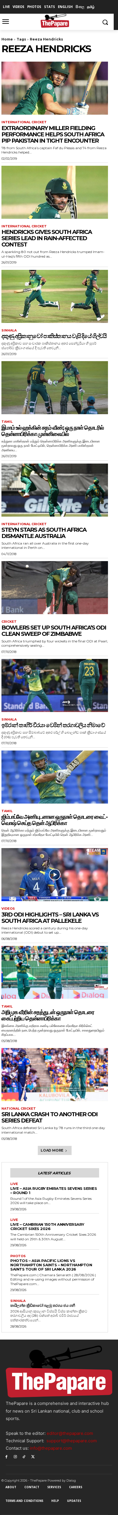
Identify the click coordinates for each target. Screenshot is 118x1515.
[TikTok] (24, 1456)
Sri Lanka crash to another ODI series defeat (49, 1117)
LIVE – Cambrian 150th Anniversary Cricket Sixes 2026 (47, 1226)
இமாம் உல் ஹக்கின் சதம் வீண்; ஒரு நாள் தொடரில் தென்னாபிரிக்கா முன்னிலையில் (52, 430)
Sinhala (9, 330)
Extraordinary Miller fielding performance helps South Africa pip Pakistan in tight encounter (52, 134)
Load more (52, 1150)
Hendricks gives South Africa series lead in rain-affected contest (46, 238)
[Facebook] (6, 1456)
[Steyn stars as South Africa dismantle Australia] (54, 490)
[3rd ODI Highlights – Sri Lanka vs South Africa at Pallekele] (54, 874)
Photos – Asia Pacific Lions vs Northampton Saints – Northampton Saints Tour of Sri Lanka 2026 (51, 1264)
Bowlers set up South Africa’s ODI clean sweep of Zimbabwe (53, 630)
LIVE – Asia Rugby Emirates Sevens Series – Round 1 (53, 1190)
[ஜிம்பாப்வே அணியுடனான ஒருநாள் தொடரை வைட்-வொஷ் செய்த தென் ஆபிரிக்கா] (54, 777)
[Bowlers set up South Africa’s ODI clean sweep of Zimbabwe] (54, 587)
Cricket (9, 622)
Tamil (7, 422)
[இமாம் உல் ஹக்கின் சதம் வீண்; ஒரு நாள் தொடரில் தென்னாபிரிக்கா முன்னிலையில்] (54, 387)
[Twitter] (33, 1456)
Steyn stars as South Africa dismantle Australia (43, 532)
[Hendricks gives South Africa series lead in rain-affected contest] (54, 192)
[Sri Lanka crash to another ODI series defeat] (54, 1074)
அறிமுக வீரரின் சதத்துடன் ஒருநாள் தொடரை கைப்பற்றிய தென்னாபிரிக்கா (47, 1015)
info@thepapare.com (51, 1448)
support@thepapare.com (71, 1440)
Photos (18, 1256)
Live (14, 1184)
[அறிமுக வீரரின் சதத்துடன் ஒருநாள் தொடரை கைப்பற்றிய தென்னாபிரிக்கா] (54, 972)
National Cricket (18, 1109)
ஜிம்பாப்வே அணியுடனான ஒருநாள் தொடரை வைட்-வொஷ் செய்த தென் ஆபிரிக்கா (54, 819)
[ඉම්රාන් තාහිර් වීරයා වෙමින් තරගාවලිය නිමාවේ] (54, 685)
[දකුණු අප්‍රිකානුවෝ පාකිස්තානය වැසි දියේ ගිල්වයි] (54, 296)
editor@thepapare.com (70, 1433)
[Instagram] (15, 1456)
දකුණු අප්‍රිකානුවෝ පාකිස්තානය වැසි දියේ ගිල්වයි (53, 336)
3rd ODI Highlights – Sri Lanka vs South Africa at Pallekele (50, 917)
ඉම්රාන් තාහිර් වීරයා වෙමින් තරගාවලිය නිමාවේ (53, 725)
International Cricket (24, 122)
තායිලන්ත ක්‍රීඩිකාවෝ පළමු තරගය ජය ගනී (42, 1305)
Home (7, 39)
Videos (8, 909)
